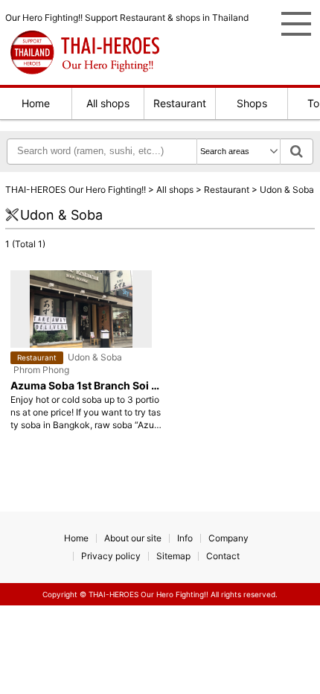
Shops (252, 103)
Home (36, 103)
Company (228, 538)
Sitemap (173, 555)
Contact (223, 555)
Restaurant (179, 103)
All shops (107, 103)
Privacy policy (111, 555)
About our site (132, 538)
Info (185, 538)
